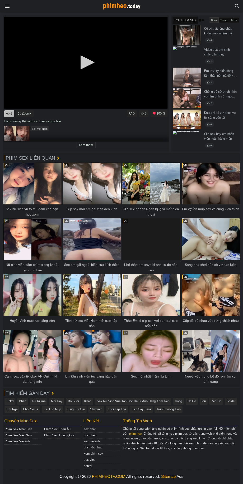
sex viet (89, 459)
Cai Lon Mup (52, 409)
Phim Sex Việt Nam (18, 435)
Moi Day (56, 401)
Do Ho (191, 401)
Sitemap (168, 476)
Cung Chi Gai (75, 409)
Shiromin (96, 409)
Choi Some (30, 409)
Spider (231, 401)
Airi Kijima (39, 401)
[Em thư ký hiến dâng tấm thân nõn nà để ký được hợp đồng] (187, 77)
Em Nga (12, 409)
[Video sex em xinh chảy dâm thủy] (187, 56)
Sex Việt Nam (39, 128)
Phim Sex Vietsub (17, 441)
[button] (85, 62)
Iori (203, 401)
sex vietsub (92, 441)
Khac (87, 401)
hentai (88, 466)
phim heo (90, 435)
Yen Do (216, 401)
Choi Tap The (117, 409)
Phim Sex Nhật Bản (18, 429)
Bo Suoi (73, 401)
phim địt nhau (93, 447)
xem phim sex (93, 453)
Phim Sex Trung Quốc (59, 435)
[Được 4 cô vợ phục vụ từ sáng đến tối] (187, 119)
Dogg (178, 401)
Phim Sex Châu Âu (57, 429)
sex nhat (90, 429)
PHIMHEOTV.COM (108, 476)
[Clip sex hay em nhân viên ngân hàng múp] (187, 140)
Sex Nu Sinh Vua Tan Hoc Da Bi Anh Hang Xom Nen (133, 401)
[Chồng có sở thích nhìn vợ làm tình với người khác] (187, 98)
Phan (22, 401)
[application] (86, 63)
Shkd (10, 401)
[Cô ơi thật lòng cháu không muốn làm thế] (187, 35)
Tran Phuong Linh (168, 409)
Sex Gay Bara (141, 409)
